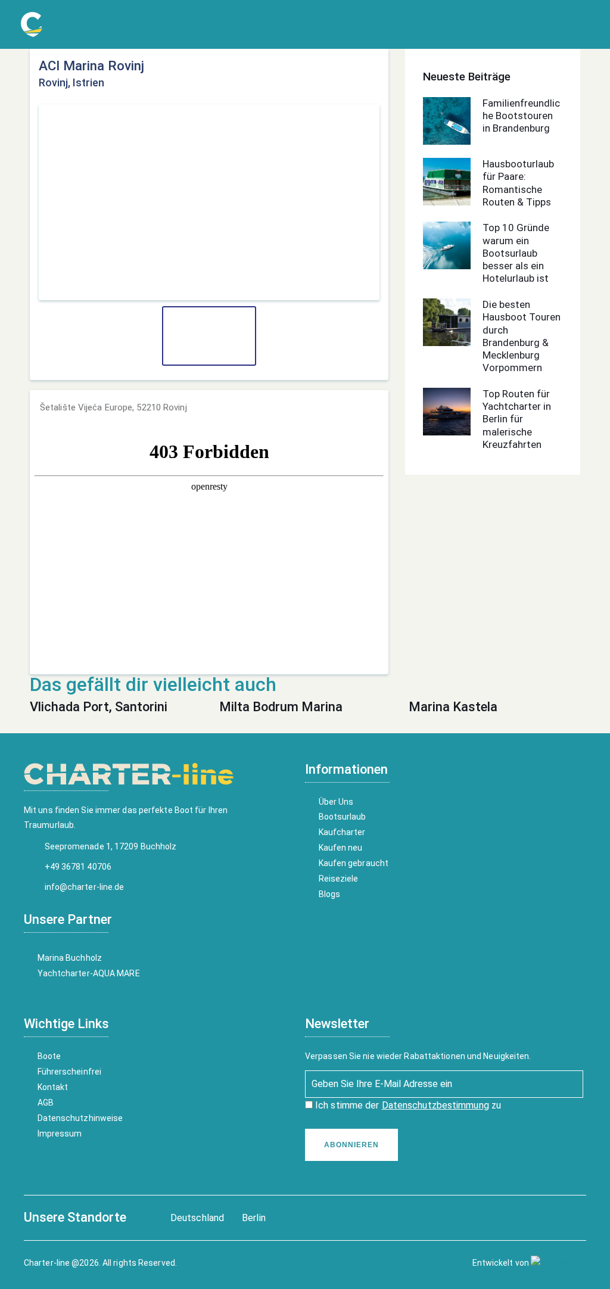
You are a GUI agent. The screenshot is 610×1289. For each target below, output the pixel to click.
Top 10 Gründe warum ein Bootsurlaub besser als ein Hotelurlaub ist (516, 253)
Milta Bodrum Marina (281, 706)
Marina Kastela (453, 706)
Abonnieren (351, 1145)
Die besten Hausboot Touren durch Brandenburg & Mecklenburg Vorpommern (522, 335)
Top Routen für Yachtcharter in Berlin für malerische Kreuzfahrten (517, 419)
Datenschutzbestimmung (435, 1105)
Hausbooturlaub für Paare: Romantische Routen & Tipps (518, 183)
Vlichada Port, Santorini (98, 706)
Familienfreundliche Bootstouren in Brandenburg (521, 116)
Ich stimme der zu (407, 1105)
